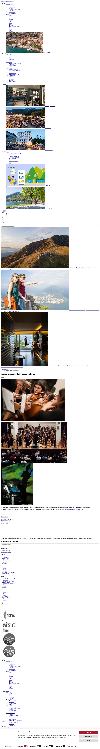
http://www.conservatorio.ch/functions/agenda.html (72, 509)
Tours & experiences (10, 75)
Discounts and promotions (14, 157)
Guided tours (11, 76)
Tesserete (11, 31)
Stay (4, 3)
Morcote (10, 27)
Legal (4, 595)
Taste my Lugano (12, 73)
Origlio (10, 29)
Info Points (11, 155)
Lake (10, 57)
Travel (4, 151)
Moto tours (11, 80)
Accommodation (9, 4)
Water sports (11, 59)
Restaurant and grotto (13, 69)
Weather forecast (12, 159)
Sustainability (6, 596)
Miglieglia (11, 25)
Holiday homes (12, 7)
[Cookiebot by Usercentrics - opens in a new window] (9, 746)
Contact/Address (4, 516)
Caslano (10, 21)
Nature (10, 55)
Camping (11, 8)
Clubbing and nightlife (13, 722)
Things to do (6, 53)
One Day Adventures (13, 77)
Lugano (10, 689)
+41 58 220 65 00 (6, 550)
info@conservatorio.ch (5, 520)
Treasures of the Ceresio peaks (15, 82)
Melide (10, 24)
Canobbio (11, 19)
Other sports (11, 60)
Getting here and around (14, 156)
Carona (10, 20)
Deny (88, 740)
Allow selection (88, 736)
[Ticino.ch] (9, 620)
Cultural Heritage (12, 65)
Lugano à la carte (12, 158)
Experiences (11, 79)
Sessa (10, 30)
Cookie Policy (6, 598)
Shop (4, 222)
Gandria (10, 23)
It (6, 213)
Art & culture (9, 62)
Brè (9, 18)
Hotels (10, 5)
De (6, 214)
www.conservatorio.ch (5, 521)
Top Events (11, 724)
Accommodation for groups (15, 9)
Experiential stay (12, 13)
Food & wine (9, 68)
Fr (6, 216)
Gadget (10, 162)
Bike (10, 58)
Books (10, 163)
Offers (4, 211)
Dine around (11, 71)
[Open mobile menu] (4, 219)
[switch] (39, 746)
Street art (11, 66)
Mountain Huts (12, 12)
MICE (4, 210)
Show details (71, 746)
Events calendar (12, 725)
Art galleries (11, 64)
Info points (5, 580)
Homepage (5, 369)
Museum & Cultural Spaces (15, 63)
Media (4, 593)
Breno (10, 16)
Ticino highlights (12, 81)
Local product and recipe (14, 74)
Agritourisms (11, 10)
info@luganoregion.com (6, 552)
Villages (7, 14)
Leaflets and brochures (13, 161)
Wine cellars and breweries (14, 70)
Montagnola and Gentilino (14, 26)
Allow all (89, 732)
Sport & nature (9, 54)
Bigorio (10, 15)
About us (5, 592)
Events (4, 84)
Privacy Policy (6, 597)
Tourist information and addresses (16, 153)
